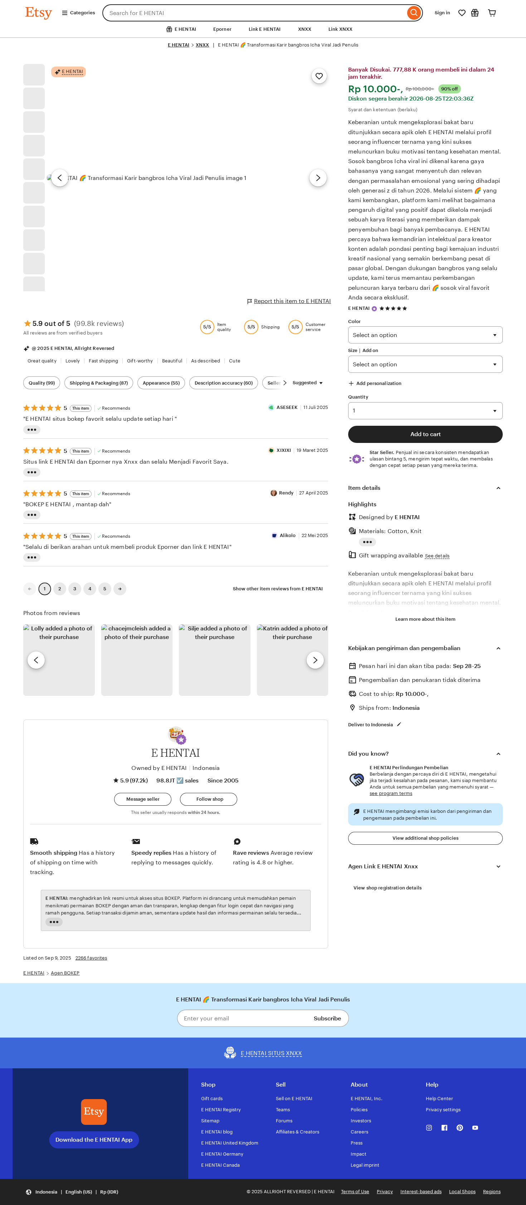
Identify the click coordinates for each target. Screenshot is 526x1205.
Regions (492, 1191)
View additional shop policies (425, 838)
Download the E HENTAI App (93, 1139)
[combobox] (253, 12)
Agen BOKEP (65, 973)
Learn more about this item (425, 619)
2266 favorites (91, 958)
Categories (82, 12)
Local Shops (462, 1191)
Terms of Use (355, 1191)
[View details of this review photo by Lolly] (59, 660)
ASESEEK (287, 407)
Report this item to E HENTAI (292, 301)
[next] (315, 660)
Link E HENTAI (265, 29)
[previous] (36, 660)
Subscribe (327, 1018)
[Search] (414, 12)
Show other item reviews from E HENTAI (278, 588)
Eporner (222, 29)
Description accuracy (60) (224, 383)
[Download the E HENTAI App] (94, 1112)
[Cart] (492, 12)
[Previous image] (59, 177)
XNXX (305, 29)
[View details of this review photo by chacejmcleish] (137, 660)
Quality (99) (42, 383)
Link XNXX (340, 29)
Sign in (442, 12)
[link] (29, 588)
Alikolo (288, 535)
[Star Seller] (374, 308)
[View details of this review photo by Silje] (214, 660)
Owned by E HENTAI (159, 768)
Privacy (385, 1191)
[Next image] (318, 177)
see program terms (391, 793)
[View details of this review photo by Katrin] (292, 660)
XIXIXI (284, 450)
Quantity (358, 397)
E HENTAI (178, 45)
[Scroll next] (284, 382)
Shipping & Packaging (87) (99, 383)
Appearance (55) (161, 383)
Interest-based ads (421, 1191)
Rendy (286, 493)
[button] (181, 739)
